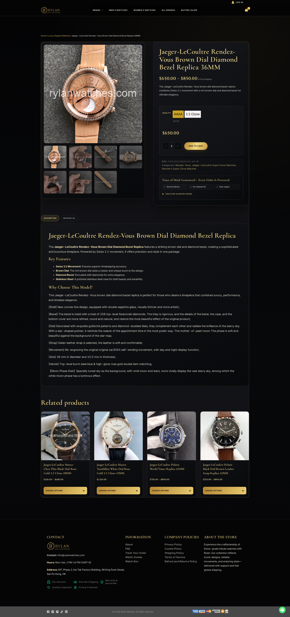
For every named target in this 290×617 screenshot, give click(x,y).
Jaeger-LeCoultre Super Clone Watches (214, 165)
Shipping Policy (174, 552)
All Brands (168, 10)
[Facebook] (48, 611)
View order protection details (178, 194)
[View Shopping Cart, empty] (246, 10)
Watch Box (132, 561)
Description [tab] (50, 218)
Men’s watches (118, 10)
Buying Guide (189, 10)
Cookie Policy (173, 548)
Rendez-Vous (183, 165)
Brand (96, 10)
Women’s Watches (145, 10)
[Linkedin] (66, 611)
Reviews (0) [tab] (69, 218)
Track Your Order (135, 552)
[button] (101, 10)
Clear (176, 121)
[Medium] (52, 611)
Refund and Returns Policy (181, 561)
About (129, 544)
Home (43, 35)
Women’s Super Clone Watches (179, 168)
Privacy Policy (173, 544)
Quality (166, 113)
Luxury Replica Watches (59, 35)
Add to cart (196, 146)
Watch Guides (133, 557)
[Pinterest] (57, 611)
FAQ (127, 548)
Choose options (54, 491)
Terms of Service (175, 557)
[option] (178, 114)
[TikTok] (61, 611)
